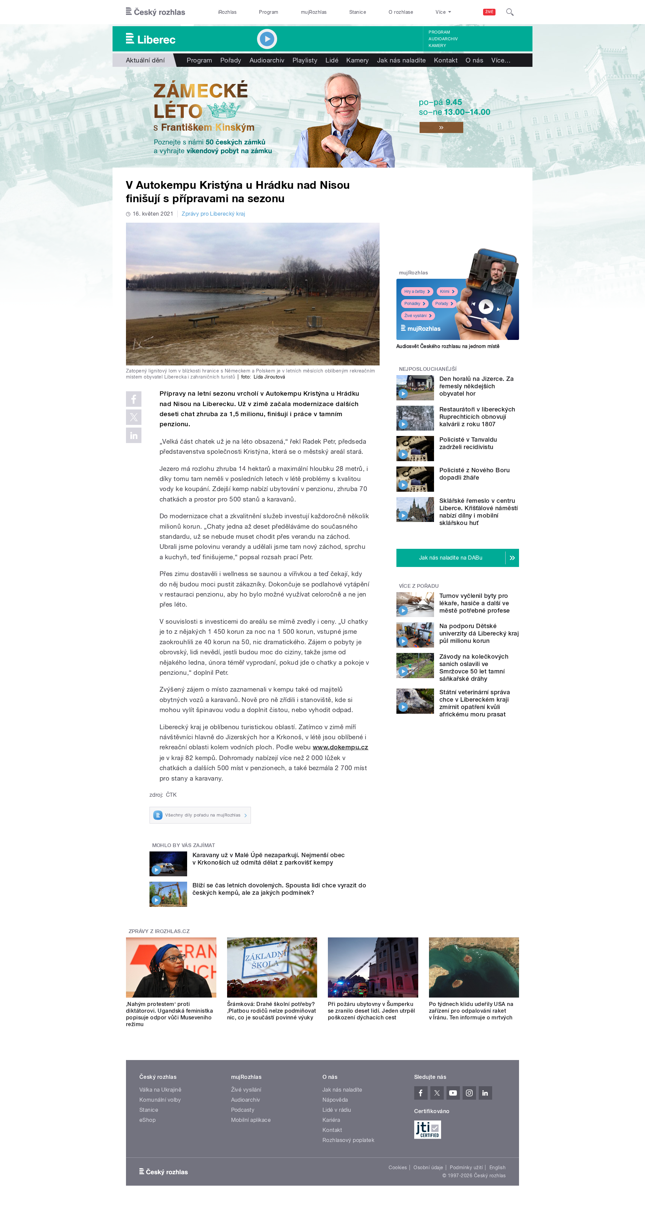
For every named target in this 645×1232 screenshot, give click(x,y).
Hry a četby (414, 291)
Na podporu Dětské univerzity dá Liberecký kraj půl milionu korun (479, 633)
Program (268, 12)
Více (501, 60)
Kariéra (331, 1120)
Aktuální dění (145, 60)
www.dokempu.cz (341, 747)
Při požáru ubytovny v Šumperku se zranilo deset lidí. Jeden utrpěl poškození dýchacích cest (371, 1011)
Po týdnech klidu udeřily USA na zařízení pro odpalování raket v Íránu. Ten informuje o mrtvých (471, 1011)
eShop (147, 1120)
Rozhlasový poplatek (348, 1140)
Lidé (332, 60)
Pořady (231, 60)
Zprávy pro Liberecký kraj (213, 214)
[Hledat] (510, 12)
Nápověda (335, 1100)
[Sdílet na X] (133, 417)
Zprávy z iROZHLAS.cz (159, 931)
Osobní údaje (428, 1167)
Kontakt (446, 60)
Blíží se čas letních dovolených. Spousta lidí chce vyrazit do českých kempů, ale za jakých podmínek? (279, 889)
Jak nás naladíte (401, 60)
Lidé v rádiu (336, 1110)
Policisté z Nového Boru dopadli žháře (474, 474)
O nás (474, 60)
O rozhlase (401, 12)
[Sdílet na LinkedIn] (133, 435)
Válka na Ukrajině (160, 1090)
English (497, 1167)
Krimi (444, 291)
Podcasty (243, 1110)
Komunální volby (160, 1100)
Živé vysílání (415, 315)
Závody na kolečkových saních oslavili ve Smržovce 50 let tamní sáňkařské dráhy (473, 667)
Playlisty (305, 60)
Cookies (398, 1167)
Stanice (357, 12)
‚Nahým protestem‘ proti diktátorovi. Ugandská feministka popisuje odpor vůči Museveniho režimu (169, 1014)
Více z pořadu (419, 586)
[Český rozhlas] (155, 12)
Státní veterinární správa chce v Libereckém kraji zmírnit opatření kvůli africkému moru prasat (474, 703)
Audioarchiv (443, 39)
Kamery (437, 45)
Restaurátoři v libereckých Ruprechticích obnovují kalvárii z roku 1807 (477, 417)
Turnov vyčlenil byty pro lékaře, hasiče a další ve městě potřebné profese (474, 603)
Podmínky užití (466, 1167)
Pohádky (412, 303)
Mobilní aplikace (251, 1120)
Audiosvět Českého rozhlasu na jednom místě (448, 346)
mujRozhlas (314, 12)
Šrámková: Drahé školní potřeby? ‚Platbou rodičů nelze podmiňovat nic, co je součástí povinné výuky (271, 1011)
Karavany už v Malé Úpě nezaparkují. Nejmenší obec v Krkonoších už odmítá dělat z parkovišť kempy (268, 858)
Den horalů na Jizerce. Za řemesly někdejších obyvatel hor (476, 386)
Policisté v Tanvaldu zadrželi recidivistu (468, 443)
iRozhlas (227, 12)
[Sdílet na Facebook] (133, 399)
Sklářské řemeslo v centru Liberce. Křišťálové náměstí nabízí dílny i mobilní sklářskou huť (478, 511)
